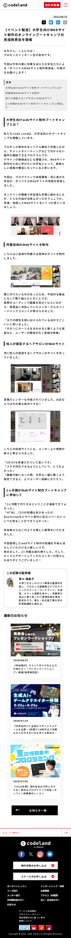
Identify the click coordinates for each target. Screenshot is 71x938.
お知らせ (11, 904)
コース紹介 (12, 890)
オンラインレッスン (16, 886)
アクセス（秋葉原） (50, 895)
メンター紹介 (13, 895)
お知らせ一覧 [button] (38, 810)
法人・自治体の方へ (50, 900)
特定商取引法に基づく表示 (32, 917)
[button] (65, 22)
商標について (25, 920)
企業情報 (44, 890)
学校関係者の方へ (15, 900)
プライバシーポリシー (30, 914)
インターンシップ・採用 (52, 886)
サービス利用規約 (27, 911)
